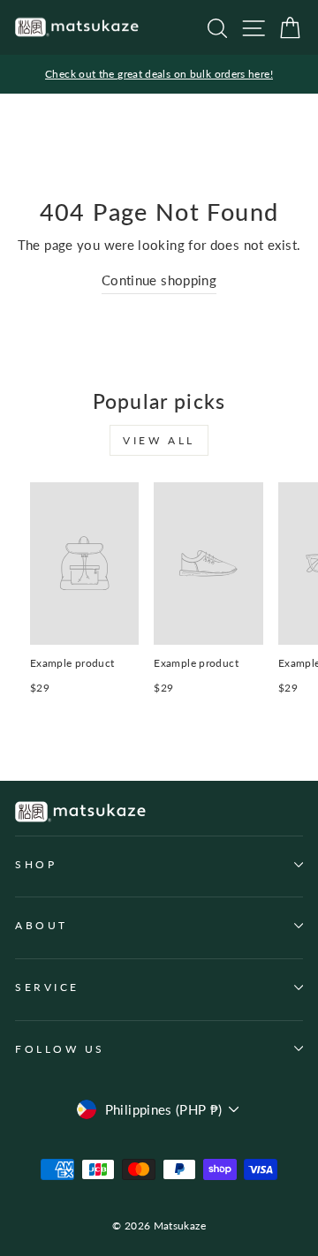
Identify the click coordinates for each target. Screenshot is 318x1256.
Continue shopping (159, 280)
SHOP (36, 864)
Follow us (60, 1048)
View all (159, 440)
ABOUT (41, 925)
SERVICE (47, 987)
